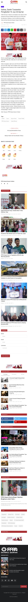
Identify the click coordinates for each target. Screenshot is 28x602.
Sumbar (23, 514)
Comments (4, 330)
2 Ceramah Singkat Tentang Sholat (16, 378)
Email (2, 339)
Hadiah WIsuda (14, 121)
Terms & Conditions (13, 596)
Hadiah (3, 118)
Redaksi (2, 258)
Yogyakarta (4, 514)
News (2, 6)
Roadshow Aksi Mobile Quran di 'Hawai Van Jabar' (13, 233)
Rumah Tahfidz (21, 118)
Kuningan (4, 517)
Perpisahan (4, 523)
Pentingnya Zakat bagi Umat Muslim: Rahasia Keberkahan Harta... (17, 462)
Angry (3, 159)
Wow (15, 159)
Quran (8, 118)
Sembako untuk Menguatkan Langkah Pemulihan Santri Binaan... (16, 571)
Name (2, 333)
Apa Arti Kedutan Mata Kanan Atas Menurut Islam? (16, 385)
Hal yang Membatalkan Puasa (14, 130)
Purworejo (17, 514)
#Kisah (11, 520)
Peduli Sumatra (5, 520)
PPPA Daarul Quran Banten (7, 526)
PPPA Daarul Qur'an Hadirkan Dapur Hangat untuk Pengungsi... (18, 565)
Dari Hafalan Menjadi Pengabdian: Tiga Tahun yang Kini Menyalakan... (18, 406)
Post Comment (5, 356)
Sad (9, 159)
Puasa (16, 526)
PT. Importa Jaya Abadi (19, 520)
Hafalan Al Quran (10, 517)
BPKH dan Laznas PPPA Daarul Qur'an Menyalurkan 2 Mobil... (14, 300)
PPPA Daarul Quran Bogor (6, 214)
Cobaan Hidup (19, 517)
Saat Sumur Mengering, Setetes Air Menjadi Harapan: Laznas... (17, 468)
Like (3, 150)
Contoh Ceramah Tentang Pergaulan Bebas (17, 399)
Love (15, 150)
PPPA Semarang (11, 523)
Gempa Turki (10, 514)
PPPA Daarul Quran (5, 121)
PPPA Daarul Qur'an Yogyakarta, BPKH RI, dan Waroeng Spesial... (12, 255)
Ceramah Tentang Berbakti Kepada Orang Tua (17, 392)
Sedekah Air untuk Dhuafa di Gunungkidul (11, 278)
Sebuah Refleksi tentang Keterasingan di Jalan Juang (17, 559)
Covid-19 (20, 526)
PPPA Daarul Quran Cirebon (9, 22)
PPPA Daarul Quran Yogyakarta (7, 280)
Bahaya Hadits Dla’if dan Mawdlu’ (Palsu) (14, 135)
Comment (3, 345)
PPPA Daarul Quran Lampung (6, 326)
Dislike (9, 150)
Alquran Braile (13, 118)
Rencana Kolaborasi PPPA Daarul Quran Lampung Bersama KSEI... (13, 323)
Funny (20, 150)
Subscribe (23, 586)
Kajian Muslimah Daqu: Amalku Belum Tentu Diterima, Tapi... (12, 211)
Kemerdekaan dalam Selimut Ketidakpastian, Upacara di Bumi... (16, 448)
